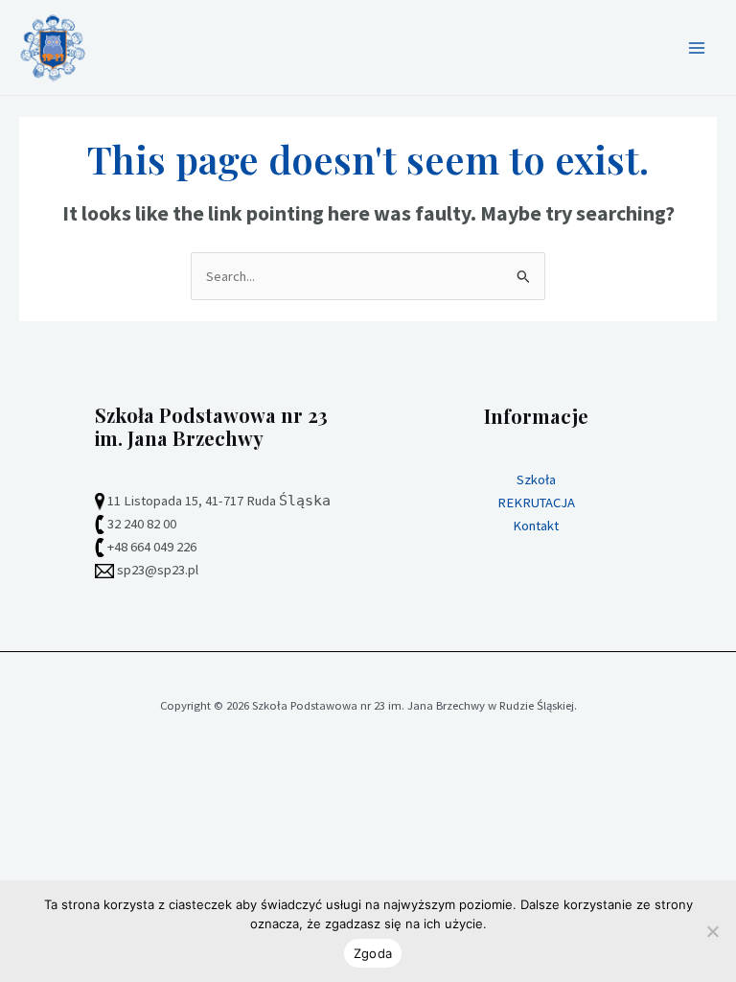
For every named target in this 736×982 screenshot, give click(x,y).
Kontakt (536, 525)
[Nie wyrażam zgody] (712, 931)
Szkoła (536, 479)
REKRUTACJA (536, 502)
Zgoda (373, 953)
